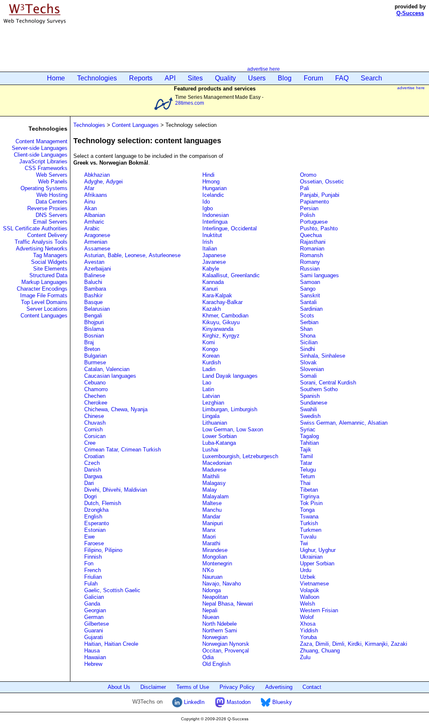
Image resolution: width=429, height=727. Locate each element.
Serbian (309, 322)
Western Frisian (319, 610)
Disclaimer (153, 687)
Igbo (207, 208)
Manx (209, 530)
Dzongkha (96, 510)
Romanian (312, 248)
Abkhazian (97, 175)
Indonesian (215, 215)
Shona (307, 336)
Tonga (307, 510)
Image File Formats (43, 295)
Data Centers (51, 202)
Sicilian (309, 342)
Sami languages (319, 275)
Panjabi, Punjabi (319, 195)
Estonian (95, 530)
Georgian (95, 610)
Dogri (90, 496)
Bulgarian (95, 356)
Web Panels (52, 181)
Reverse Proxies (47, 208)
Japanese (214, 255)
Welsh (307, 604)
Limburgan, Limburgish (229, 409)
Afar (89, 188)
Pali (304, 188)
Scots (307, 315)
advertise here (263, 69)
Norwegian (214, 637)
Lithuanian (214, 423)
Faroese (94, 543)
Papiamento (314, 202)
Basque (93, 302)
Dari (89, 483)
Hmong (211, 181)
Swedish (310, 416)
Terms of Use (192, 687)
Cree (90, 443)
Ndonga (211, 590)
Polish (307, 215)
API (170, 78)
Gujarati (93, 637)
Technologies (97, 78)
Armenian (95, 242)
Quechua (311, 235)
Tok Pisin (311, 503)
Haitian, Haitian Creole (111, 644)
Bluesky (281, 702)
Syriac (307, 429)
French (92, 570)
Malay (209, 490)
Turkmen (310, 530)
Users (257, 78)
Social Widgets (49, 262)
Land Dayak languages (230, 376)
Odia (208, 657)
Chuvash (95, 423)
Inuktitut (212, 235)
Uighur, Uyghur (318, 550)
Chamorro (96, 389)
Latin (208, 389)
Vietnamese (314, 583)
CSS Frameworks (46, 168)
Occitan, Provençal (225, 650)
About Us (119, 687)
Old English (216, 664)
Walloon (309, 597)
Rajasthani (313, 242)
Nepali (209, 610)
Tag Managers (50, 255)
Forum (313, 78)
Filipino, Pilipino (103, 550)
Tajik (305, 449)
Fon (88, 563)
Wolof (307, 617)
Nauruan (212, 577)
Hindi (208, 175)
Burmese (95, 362)
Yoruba (308, 637)
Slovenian (312, 369)
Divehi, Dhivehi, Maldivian (115, 490)
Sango (307, 289)
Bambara (95, 289)
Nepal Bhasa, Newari (227, 604)
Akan (90, 208)
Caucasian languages (110, 376)
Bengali (93, 315)
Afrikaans (95, 195)
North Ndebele (219, 624)
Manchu (212, 510)
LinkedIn (193, 702)
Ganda (92, 604)
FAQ (342, 78)
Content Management (41, 141)
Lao (206, 382)
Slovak (308, 362)
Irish (207, 242)
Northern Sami (219, 630)
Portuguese (314, 222)
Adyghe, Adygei (103, 181)
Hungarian (214, 188)
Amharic (94, 222)
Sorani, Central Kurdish (328, 382)
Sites (195, 78)
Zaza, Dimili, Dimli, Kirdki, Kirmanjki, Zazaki (353, 644)
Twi (304, 543)
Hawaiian (95, 657)
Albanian (94, 215)
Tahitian (309, 443)
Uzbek (307, 577)
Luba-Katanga (219, 443)
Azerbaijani (97, 269)
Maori (209, 537)
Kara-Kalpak (217, 295)
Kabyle (210, 269)
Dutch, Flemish (102, 503)
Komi (208, 342)
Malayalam (215, 496)
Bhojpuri (94, 322)
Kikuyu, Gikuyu (221, 322)
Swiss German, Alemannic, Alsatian (344, 423)
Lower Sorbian (219, 436)
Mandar (211, 516)
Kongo (210, 349)
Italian (209, 248)
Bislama (94, 329)
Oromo (308, 175)
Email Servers (50, 222)
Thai (305, 483)
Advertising (278, 687)
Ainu (89, 202)
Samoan (310, 282)
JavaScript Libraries (43, 161)
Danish (92, 470)
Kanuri (210, 289)
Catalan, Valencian (106, 369)
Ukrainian (311, 557)
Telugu (308, 470)
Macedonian (217, 463)
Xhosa (307, 624)
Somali (308, 376)
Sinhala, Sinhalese (322, 356)
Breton (92, 349)
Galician (94, 597)
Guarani (93, 630)
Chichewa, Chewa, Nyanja (115, 409)
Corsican (95, 436)
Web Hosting (51, 195)
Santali (308, 302)
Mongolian (214, 557)
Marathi (211, 543)
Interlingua (214, 222)
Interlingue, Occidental (229, 228)
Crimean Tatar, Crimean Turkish (122, 449)
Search (371, 78)
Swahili (308, 409)
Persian (309, 208)
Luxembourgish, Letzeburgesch (240, 456)
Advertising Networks (41, 248)
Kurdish (211, 362)
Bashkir (93, 295)
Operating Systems (44, 188)
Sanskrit (310, 295)
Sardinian (311, 309)
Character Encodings (42, 289)
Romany (310, 262)
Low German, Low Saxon (232, 429)
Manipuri (212, 523)
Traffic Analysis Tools (41, 242)
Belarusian (97, 309)
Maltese (212, 503)
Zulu (305, 657)
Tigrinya (309, 496)
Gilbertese (96, 624)
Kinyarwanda (217, 329)
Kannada (213, 282)
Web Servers (51, 175)
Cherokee (95, 403)
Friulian (93, 577)
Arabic (92, 228)
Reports (140, 78)
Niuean (210, 617)
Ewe (89, 537)
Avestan (94, 262)
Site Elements (50, 269)
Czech (92, 463)
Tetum (307, 476)
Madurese (214, 470)
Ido (206, 202)
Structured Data (48, 275)
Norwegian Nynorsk (225, 644)
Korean (211, 356)
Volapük (309, 590)
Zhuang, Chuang (320, 650)
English (93, 516)
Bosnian (94, 336)
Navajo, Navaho (221, 583)
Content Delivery (47, 235)
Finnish (93, 557)
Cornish (93, 429)
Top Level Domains (44, 302)
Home (56, 78)
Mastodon (238, 702)
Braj (89, 342)
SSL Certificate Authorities (35, 228)
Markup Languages (44, 282)
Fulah (91, 583)
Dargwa (93, 476)
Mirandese (214, 550)
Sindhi (307, 349)
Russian (310, 269)
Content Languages (44, 315)
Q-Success (410, 13)
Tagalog (309, 436)
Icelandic (213, 195)
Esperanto (96, 523)
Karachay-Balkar (222, 302)
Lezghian (213, 403)
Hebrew (93, 664)
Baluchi (93, 282)
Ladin (208, 369)
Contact (311, 687)
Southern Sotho (319, 389)
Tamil (306, 456)
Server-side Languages (39, 148)
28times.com (189, 103)
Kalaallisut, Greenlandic (231, 275)
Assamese (97, 248)
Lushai (210, 449)
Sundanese (313, 403)
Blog (285, 78)
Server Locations (46, 309)
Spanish (310, 396)
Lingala (211, 416)
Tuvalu (308, 537)
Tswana (309, 516)
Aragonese (97, 235)
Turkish (309, 523)
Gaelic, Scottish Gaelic (112, 590)
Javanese (214, 262)
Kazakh (211, 309)
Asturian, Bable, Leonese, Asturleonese (132, 255)
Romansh (311, 255)
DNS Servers (51, 215)
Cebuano (95, 382)
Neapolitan (215, 597)
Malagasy (214, 483)
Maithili (211, 476)
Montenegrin (217, 563)
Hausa (92, 650)
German (93, 617)
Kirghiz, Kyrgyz (221, 336)
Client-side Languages (40, 155)
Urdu (305, 570)
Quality (225, 78)
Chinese (94, 416)
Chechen (95, 396)
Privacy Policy (237, 687)
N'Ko (208, 570)
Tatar (306, 463)
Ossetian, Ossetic (322, 181)
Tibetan (309, 490)
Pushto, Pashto (319, 228)
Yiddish (309, 630)
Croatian (94, 456)
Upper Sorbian (317, 563)
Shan (306, 329)
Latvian (211, 396)
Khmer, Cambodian (225, 315)
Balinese (94, 275)
